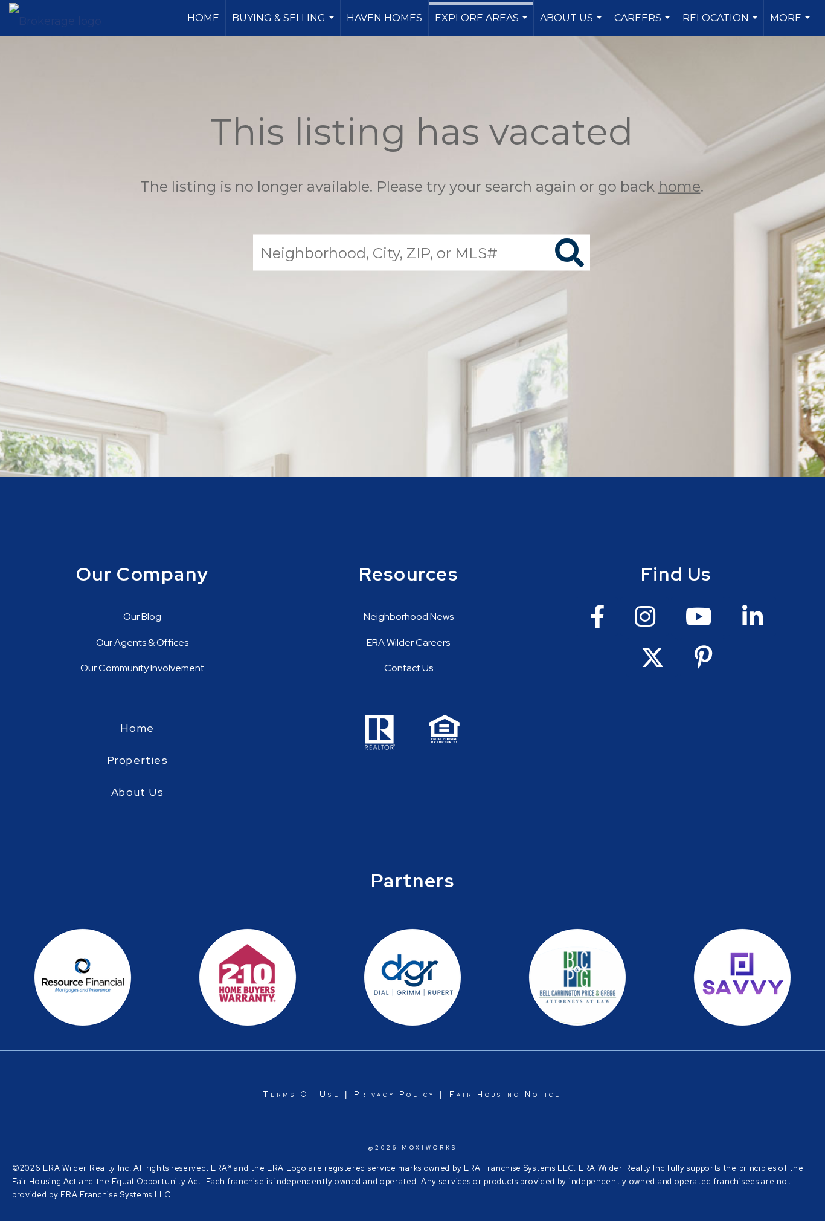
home (679, 186)
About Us (572, 24)
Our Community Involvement (142, 668)
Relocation (721, 24)
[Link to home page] (61, 18)
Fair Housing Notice (505, 1094)
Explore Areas (482, 24)
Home (203, 18)
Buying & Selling (284, 24)
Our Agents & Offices (142, 642)
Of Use (318, 1094)
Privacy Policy (394, 1094)
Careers (643, 24)
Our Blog (142, 616)
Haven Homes (384, 18)
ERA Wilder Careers (408, 642)
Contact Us (408, 668)
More (791, 24)
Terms (279, 1094)
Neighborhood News (409, 616)
